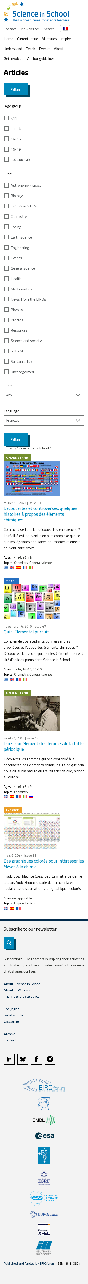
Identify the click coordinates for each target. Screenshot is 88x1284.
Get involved (13, 58)
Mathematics (21, 289)
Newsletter (30, 29)
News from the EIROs (28, 299)
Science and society (26, 340)
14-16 (16, 139)
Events (44, 48)
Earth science (21, 237)
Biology (17, 195)
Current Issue (27, 38)
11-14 (16, 128)
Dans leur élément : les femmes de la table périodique (44, 746)
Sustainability (21, 361)
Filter (15, 89)
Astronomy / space (26, 185)
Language (11, 411)
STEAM (17, 351)
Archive (9, 1034)
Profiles (17, 320)
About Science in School (22, 984)
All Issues (49, 38)
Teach (30, 48)
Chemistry (19, 216)
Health (16, 278)
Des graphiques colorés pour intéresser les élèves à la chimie (44, 863)
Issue (8, 385)
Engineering (20, 247)
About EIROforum (18, 990)
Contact (10, 29)
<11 (14, 118)
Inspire (66, 38)
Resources (19, 330)
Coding (16, 227)
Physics (17, 309)
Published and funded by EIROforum (29, 1263)
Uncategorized (22, 372)
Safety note (13, 1015)
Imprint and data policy (22, 996)
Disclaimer (12, 1021)
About (59, 48)
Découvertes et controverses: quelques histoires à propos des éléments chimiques (40, 514)
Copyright (11, 1009)
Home (8, 38)
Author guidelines (41, 58)
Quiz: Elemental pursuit (26, 631)
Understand (13, 48)
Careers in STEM (24, 206)
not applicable (21, 159)
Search (49, 29)
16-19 (16, 149)
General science (23, 268)
